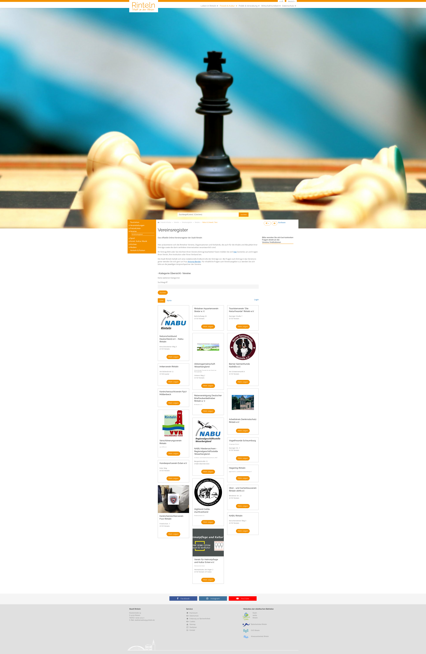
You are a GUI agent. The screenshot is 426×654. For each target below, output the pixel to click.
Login (256, 299)
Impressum (193, 613)
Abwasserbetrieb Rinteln (260, 636)
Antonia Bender (194, 261)
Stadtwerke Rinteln (255, 615)
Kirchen (133, 244)
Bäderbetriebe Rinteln (259, 624)
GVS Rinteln (255, 630)
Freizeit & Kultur (227, 6)
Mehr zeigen (173, 357)
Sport (132, 238)
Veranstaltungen (137, 225)
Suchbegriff (162, 282)
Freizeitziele (135, 228)
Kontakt (192, 630)
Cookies (192, 621)
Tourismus (134, 222)
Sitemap (192, 624)
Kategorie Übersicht (170, 273)
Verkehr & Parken (137, 250)
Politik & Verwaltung (248, 6)
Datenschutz (288, 6)
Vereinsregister (137, 234)
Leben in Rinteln (208, 6)
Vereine (133, 231)
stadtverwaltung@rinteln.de (145, 620)
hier (235, 252)
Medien (133, 247)
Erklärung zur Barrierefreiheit (199, 619)
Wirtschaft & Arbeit (270, 6)
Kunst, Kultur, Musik (138, 241)
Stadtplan (193, 627)
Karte (169, 300)
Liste (161, 300)
